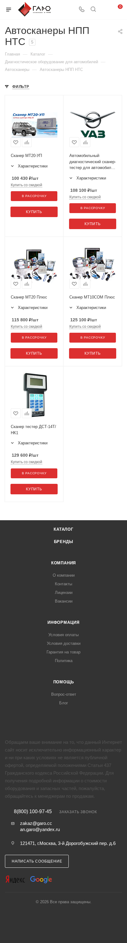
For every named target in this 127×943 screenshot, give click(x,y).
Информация (63, 622)
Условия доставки (63, 643)
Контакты (63, 584)
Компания (63, 563)
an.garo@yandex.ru (40, 829)
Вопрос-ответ (63, 694)
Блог (63, 703)
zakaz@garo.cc (36, 823)
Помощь (63, 682)
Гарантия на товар (63, 652)
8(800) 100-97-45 (33, 811)
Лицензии (63, 592)
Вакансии (63, 601)
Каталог (63, 529)
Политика (63, 660)
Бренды (63, 541)
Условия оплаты (63, 634)
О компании (64, 575)
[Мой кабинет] (105, 9)
